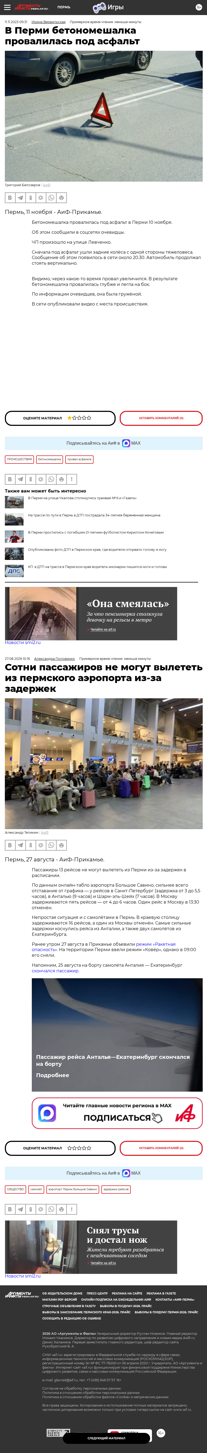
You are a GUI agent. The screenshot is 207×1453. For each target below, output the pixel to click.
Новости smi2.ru (23, 642)
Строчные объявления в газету (69, 1306)
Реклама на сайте (127, 1293)
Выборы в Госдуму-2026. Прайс (126, 1306)
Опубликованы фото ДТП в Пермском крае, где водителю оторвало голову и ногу (97, 550)
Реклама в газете (161, 1293)
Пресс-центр (97, 1293)
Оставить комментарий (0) (161, 418)
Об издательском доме (62, 1293)
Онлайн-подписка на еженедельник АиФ (116, 1299)
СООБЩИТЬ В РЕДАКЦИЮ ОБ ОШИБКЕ (71, 1318)
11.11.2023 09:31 (16, 22)
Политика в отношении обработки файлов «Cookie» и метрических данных (105, 1397)
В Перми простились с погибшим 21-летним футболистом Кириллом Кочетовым (96, 532)
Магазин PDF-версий (59, 1299)
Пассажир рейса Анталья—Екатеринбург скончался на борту (113, 1060)
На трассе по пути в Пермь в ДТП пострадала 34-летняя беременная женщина (94, 515)
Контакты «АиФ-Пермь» (175, 1299)
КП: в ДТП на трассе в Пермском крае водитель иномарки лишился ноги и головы (97, 567)
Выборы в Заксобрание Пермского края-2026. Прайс (86, 1312)
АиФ (46, 185)
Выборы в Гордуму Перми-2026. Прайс (166, 1312)
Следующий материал (106, 1438)
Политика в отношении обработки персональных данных (91, 1393)
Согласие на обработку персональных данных (81, 1388)
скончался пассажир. (55, 970)
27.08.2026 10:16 (17, 659)
